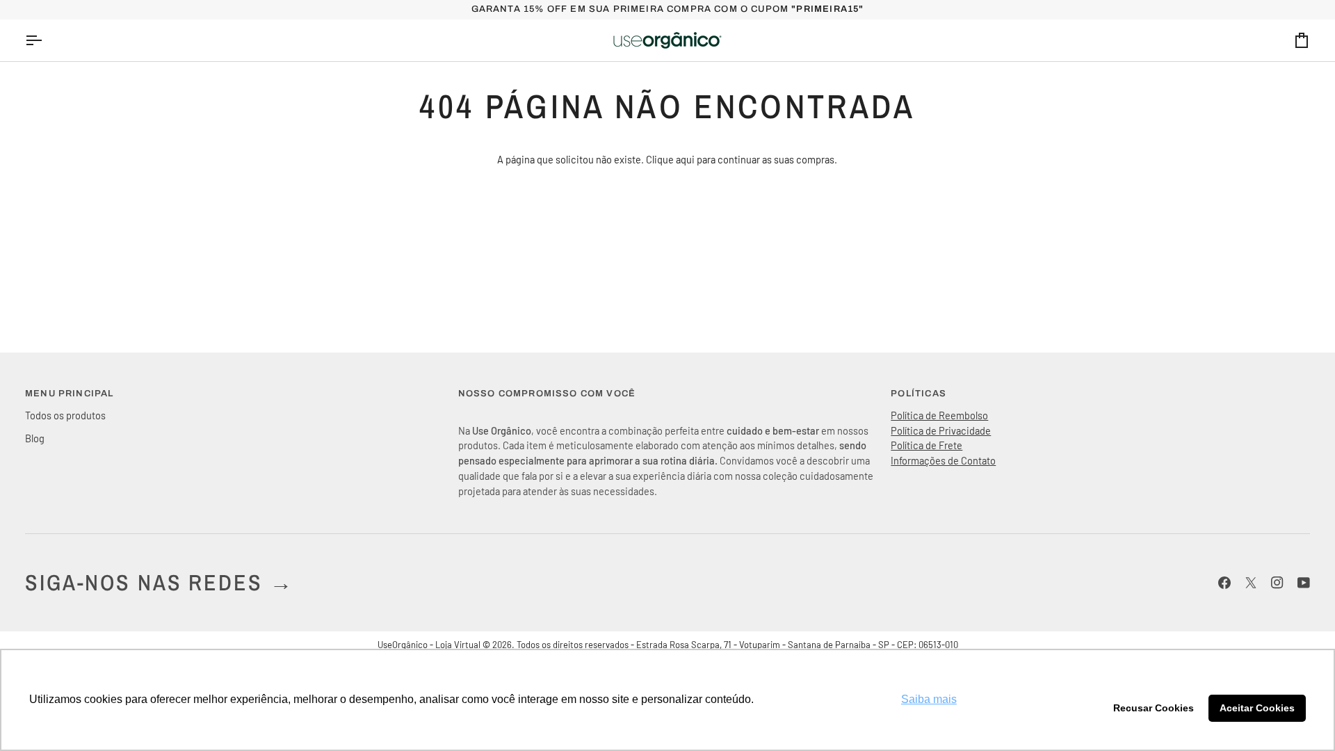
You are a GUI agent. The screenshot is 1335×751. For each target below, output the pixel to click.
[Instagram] (1277, 582)
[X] (1251, 582)
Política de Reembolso (939, 415)
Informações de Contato (943, 460)
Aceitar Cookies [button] (1257, 707)
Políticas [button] (918, 393)
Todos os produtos (65, 415)
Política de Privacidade (941, 430)
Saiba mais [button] (929, 699)
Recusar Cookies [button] (1153, 707)
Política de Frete (926, 445)
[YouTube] (1303, 582)
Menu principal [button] (69, 393)
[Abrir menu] (46, 40)
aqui (685, 159)
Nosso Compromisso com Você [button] (547, 393)
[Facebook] (1224, 582)
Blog (34, 438)
